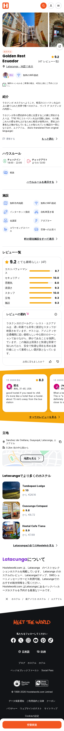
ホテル (42, 662)
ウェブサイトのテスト (31, 708)
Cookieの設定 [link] (32, 716)
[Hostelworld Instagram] (28, 640)
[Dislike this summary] (58, 361)
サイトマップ (50, 708)
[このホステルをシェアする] (60, 46)
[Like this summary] (50, 361)
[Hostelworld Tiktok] (50, 640)
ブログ (21, 662)
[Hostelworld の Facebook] (13, 640)
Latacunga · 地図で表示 (19, 66)
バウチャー (12, 708)
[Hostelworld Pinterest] (43, 640)
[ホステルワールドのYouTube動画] (35, 640)
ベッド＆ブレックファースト (25, 670)
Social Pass (47, 670)
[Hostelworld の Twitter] (20, 640)
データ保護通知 (16, 701)
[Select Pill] (43, 6)
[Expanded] (7, 599)
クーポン (51, 701)
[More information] (56, 314)
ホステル (7, 51)
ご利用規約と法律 (35, 701)
